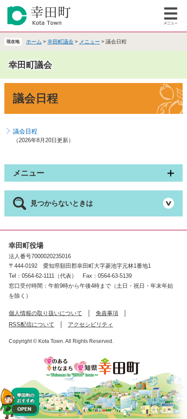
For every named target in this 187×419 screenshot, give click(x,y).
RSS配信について (31, 324)
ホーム (34, 42)
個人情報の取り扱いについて (45, 313)
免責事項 (107, 313)
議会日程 (25, 131)
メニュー (89, 42)
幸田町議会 (60, 42)
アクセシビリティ (90, 324)
